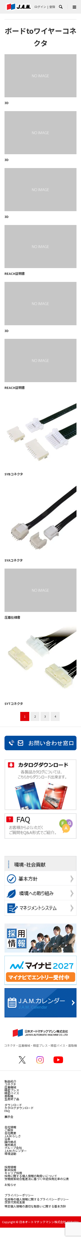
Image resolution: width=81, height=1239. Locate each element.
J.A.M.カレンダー (15, 1151)
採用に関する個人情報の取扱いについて (30, 1176)
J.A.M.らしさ (12, 1136)
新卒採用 (10, 1170)
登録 (52, 7)
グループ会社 (13, 1148)
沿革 (7, 1139)
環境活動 (10, 1153)
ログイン (40, 7)
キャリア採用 (13, 1173)
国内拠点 (10, 1142)
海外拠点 (10, 1145)
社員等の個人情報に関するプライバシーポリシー (36, 1199)
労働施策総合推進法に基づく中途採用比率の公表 (36, 1179)
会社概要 (10, 1133)
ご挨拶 (8, 1130)
